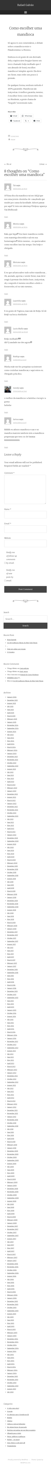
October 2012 (11, 1079)
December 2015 (12, 991)
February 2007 (12, 1257)
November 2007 (12, 1229)
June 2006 (10, 1282)
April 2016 (10, 982)
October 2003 (11, 1383)
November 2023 (12, 760)
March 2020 (11, 860)
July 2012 (10, 1088)
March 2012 (11, 1101)
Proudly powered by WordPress (18, 1460)
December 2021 (12, 807)
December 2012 (12, 1076)
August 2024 (11, 731)
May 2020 (10, 854)
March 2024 (11, 747)
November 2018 (12, 904)
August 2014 (11, 1016)
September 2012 (12, 1082)
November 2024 (12, 725)
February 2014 (12, 1035)
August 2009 (11, 1163)
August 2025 (11, 703)
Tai (14, 185)
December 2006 (12, 1264)
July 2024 (10, 735)
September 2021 (12, 816)
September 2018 (12, 907)
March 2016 (11, 985)
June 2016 (10, 976)
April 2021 (10, 828)
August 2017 (11, 944)
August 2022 (11, 797)
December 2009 (12, 1151)
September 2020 (13, 841)
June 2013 (10, 1057)
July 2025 (10, 706)
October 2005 (11, 1307)
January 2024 (11, 753)
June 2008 (10, 1207)
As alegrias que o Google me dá (18, 1414)
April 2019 (10, 888)
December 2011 (12, 1110)
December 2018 (12, 901)
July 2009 (10, 1167)
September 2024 (13, 728)
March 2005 (11, 1329)
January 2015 (11, 1010)
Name (7, 509)
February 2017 (12, 963)
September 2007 (13, 1235)
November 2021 (12, 810)
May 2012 (10, 1095)
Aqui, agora (24, 671)
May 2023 (10, 778)
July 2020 (10, 847)
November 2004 (12, 1342)
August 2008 (11, 1201)
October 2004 (12, 1345)
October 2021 (11, 813)
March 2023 (11, 785)
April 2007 (10, 1251)
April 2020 (10, 857)
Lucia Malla (18, 328)
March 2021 (11, 832)
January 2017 (11, 966)
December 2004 (12, 1339)
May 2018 (10, 919)
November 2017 (12, 935)
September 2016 (12, 972)
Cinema (9, 1421)
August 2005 (11, 1314)
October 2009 (12, 1157)
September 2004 (13, 1348)
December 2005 (12, 1301)
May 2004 (10, 1361)
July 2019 (10, 882)
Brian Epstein (11, 640)
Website (7, 538)
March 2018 (11, 922)
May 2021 (10, 825)
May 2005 (10, 1323)
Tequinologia (11, 1446)
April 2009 (10, 1176)
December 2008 (12, 1189)
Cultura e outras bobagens (16, 1424)
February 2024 (12, 750)
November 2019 (12, 869)
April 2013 (10, 1063)
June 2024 (10, 738)
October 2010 (11, 1123)
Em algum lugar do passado (17, 1427)
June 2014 (10, 1023)
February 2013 (12, 1070)
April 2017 (10, 957)
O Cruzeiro (10, 652)
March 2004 (11, 1367)
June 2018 (10, 916)
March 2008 (11, 1217)
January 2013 (11, 1073)
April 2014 (10, 1029)
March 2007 (11, 1254)
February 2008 (12, 1220)
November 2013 (12, 1041)
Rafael (13, 139)
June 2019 (10, 885)
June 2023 (10, 775)
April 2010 (10, 1138)
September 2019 (12, 875)
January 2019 (11, 897)
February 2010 (12, 1145)
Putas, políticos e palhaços (16, 1436)
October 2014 (11, 1013)
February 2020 (12, 863)
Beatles (9, 1418)
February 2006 (12, 1295)
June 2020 (10, 850)
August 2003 (11, 1389)
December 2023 (12, 756)
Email (7, 523)
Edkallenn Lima (12, 678)
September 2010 (12, 1126)
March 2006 (11, 1292)
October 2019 (11, 872)
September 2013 (12, 1048)
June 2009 (10, 1170)
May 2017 (10, 954)
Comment (9, 473)
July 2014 (10, 1019)
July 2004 (10, 1354)
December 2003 (12, 1376)
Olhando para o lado (14, 1433)
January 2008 (12, 1223)
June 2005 (10, 1320)
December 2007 (12, 1226)
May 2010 (10, 1135)
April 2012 (10, 1098)
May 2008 (10, 1210)
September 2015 (12, 998)
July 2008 (10, 1204)
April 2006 (10, 1289)
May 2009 (10, 1173)
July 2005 (10, 1317)
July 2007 (10, 1242)
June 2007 (10, 1245)
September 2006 (13, 1273)
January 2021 (11, 835)
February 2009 (12, 1182)
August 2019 (11, 879)
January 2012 (11, 1107)
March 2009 (11, 1179)
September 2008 (13, 1198)
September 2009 (13, 1160)
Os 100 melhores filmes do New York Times (22, 643)
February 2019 (12, 894)
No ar (7, 164)
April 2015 (10, 1007)
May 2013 (10, 1060)
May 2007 (10, 1248)
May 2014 (10, 1026)
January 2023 (11, 791)
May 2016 (10, 979)
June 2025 (10, 710)
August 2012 (11, 1085)
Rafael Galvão (25, 5)
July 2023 (10, 772)
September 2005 (13, 1311)
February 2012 (12, 1104)
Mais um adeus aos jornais (16, 649)
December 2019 (12, 866)
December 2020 (12, 838)
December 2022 (12, 794)
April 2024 (10, 744)
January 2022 (11, 803)
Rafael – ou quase (13, 1439)
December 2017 (12, 932)
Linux (43, 164)
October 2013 (11, 1044)
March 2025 (11, 716)
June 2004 (10, 1358)
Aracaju (9, 1411)
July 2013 (10, 1054)
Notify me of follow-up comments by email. (11, 557)
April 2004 (10, 1364)
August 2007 (11, 1239)
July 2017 (10, 947)
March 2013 (11, 1066)
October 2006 (12, 1270)
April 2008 (10, 1214)
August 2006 (11, 1276)
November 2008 (12, 1192)
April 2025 (10, 713)
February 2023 (12, 788)
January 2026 (11, 697)
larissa (16, 419)
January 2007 (11, 1260)
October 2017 (11, 938)
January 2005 (11, 1336)
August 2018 (11, 910)
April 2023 (10, 781)
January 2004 (12, 1373)
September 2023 (12, 766)
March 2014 (11, 1032)
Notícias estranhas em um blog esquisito (21, 1430)
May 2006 (10, 1286)
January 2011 (11, 1117)
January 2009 (12, 1185)
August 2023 (11, 769)
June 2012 (10, 1091)
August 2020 (11, 844)
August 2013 (11, 1051)
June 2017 (10, 951)
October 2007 (11, 1232)
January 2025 (11, 722)
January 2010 (11, 1148)
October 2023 (11, 763)
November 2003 (12, 1380)
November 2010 (12, 1120)
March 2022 (11, 800)
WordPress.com (25, 1463)
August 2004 (11, 1351)
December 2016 (12, 969)
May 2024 (10, 741)
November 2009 (12, 1154)
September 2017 (12, 941)
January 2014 (11, 1038)
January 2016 (11, 988)
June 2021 (10, 822)
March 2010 (11, 1142)
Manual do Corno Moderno (29, 675)
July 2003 (10, 1392)
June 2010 (10, 1132)
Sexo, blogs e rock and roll (16, 1443)
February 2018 (12, 926)
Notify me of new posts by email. (10, 575)
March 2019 (11, 891)
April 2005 (10, 1326)
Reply (6, 217)
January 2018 (11, 929)
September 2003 (12, 1386)
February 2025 (12, 719)
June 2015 (10, 1001)
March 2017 (11, 960)
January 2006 (12, 1298)
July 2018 (10, 913)
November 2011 (12, 1113)
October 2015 (11, 994)
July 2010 (10, 1129)
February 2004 (12, 1370)
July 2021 (10, 819)
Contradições (24, 668)
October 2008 (12, 1195)
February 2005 (12, 1333)
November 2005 (12, 1304)
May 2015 (10, 1004)
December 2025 (12, 700)
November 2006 (12, 1267)
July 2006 (10, 1279)
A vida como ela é (13, 1408)
